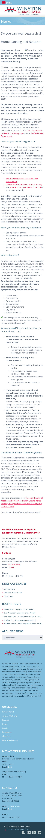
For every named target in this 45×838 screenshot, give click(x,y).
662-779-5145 (14, 564)
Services (5, 720)
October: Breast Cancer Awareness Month (20, 620)
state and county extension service (25, 187)
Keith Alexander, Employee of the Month (19, 613)
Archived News (9, 589)
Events (5, 728)
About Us (6, 736)
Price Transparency (10, 740)
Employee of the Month (13, 593)
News (4, 724)
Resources (6, 732)
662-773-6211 (14, 806)
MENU (9, 3)
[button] (4, 2)
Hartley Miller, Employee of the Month (18, 609)
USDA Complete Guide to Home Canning (24, 184)
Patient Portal (8, 712)
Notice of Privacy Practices (18, 829)
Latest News (8, 596)
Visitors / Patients (9, 716)
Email (11, 567)
